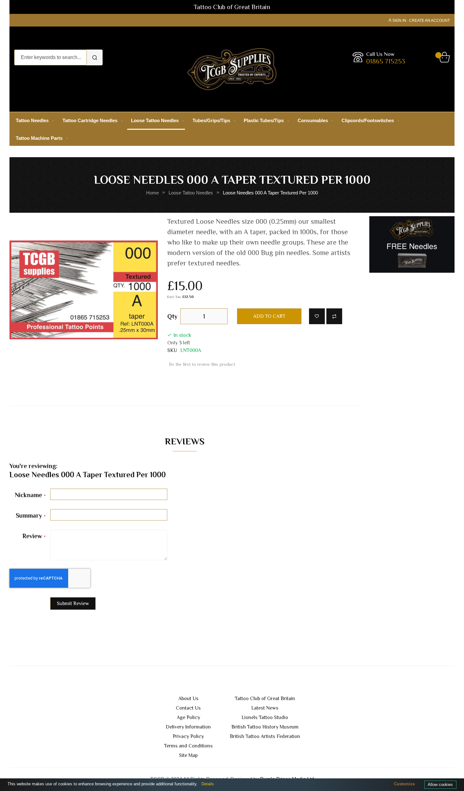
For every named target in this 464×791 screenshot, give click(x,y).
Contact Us (188, 708)
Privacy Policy (188, 736)
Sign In (399, 20)
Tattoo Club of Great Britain (265, 698)
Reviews (185, 441)
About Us (188, 698)
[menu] (232, 129)
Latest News (264, 708)
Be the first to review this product (202, 364)
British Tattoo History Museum (265, 727)
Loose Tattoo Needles (191, 192)
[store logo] (232, 69)
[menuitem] (33, 120)
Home (152, 192)
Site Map (188, 755)
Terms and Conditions (188, 746)
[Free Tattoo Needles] (412, 244)
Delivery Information (188, 727)
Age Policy (188, 717)
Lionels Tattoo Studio (264, 717)
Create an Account (429, 20)
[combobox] (50, 57)
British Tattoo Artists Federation (265, 736)
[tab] (185, 442)
